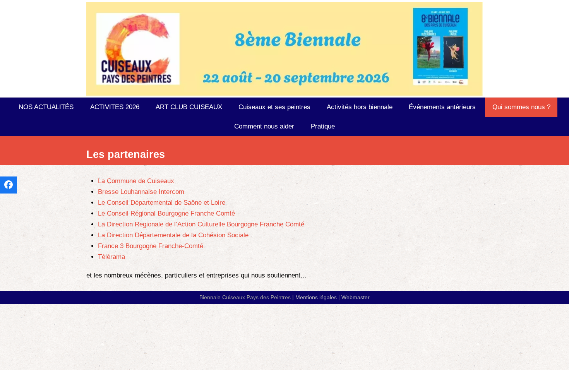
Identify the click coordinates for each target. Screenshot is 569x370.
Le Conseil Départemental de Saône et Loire (161, 202)
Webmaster (355, 297)
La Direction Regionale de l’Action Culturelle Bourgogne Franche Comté (201, 224)
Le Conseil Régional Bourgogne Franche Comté (166, 213)
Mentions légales (316, 297)
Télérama (111, 256)
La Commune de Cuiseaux (136, 181)
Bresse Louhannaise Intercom (141, 191)
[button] (8, 185)
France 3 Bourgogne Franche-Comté (150, 246)
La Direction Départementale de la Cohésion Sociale (173, 235)
